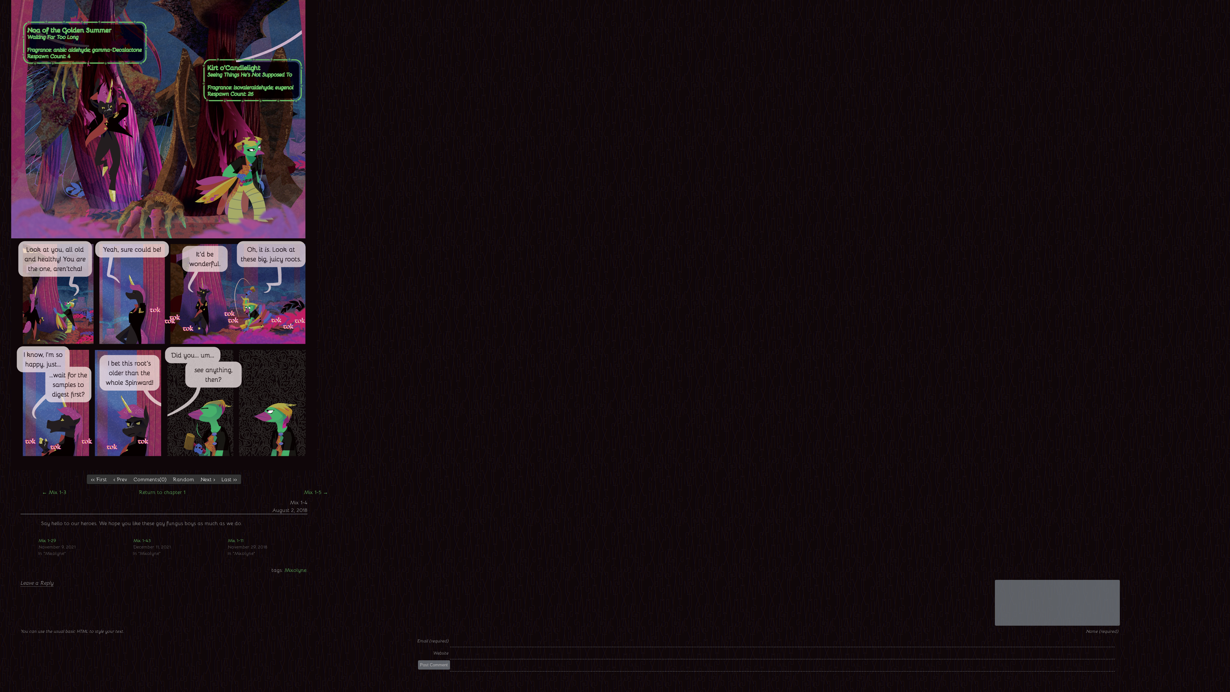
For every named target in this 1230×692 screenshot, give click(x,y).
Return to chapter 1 (162, 492)
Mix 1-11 (235, 540)
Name (1092, 631)
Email (423, 641)
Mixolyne (295, 569)
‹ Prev (120, 479)
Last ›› (229, 479)
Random (183, 479)
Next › (208, 479)
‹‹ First (99, 479)
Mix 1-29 (47, 540)
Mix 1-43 (142, 540)
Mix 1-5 (316, 492)
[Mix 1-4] (164, 468)
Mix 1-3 (54, 492)
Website (440, 653)
